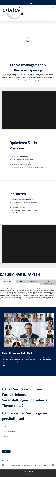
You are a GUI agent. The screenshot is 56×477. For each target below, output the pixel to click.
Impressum (31, 471)
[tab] (8, 281)
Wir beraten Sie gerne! (7, 365)
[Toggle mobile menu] (53, 7)
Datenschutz (25, 471)
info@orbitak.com (35, 1)
